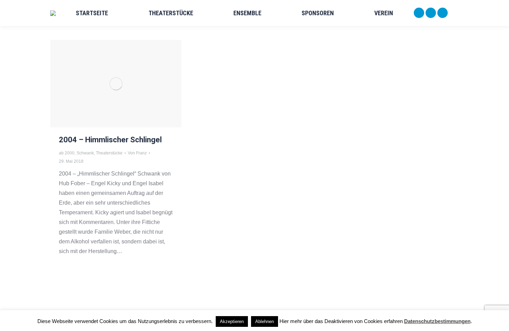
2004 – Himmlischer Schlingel (110, 139)
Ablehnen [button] (264, 321)
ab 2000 (66, 153)
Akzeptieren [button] (232, 321)
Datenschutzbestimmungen (437, 321)
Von (137, 153)
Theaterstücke (109, 153)
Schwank (85, 153)
